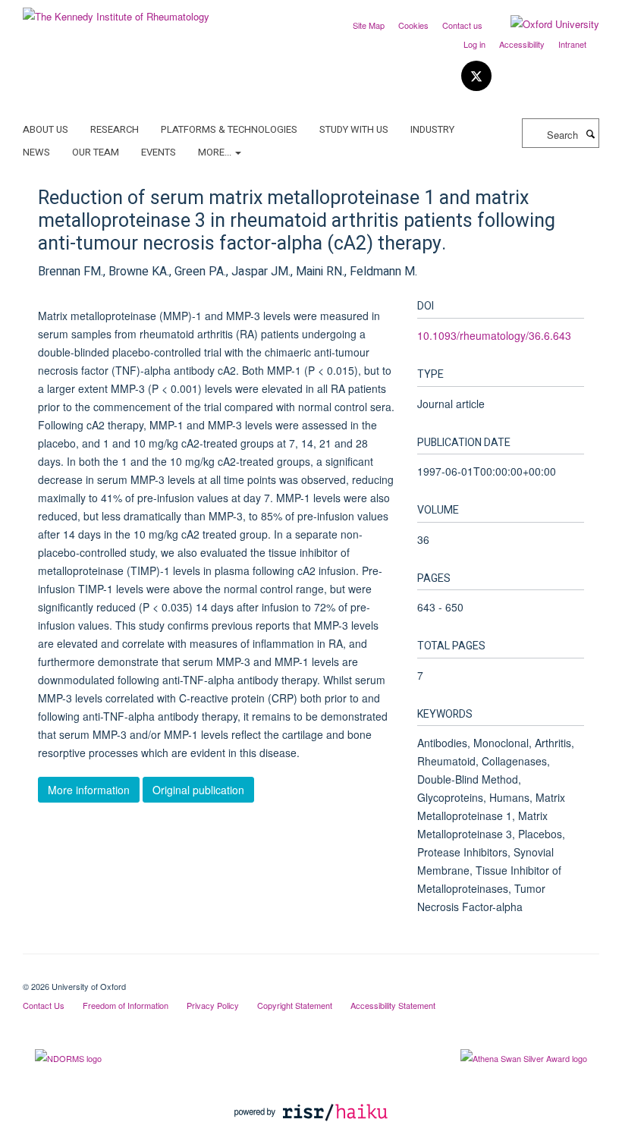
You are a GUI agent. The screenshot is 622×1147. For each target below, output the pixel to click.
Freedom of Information (125, 1005)
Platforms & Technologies (229, 129)
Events (158, 152)
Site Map (369, 25)
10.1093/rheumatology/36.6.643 (494, 335)
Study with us (353, 129)
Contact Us (43, 1005)
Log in (474, 44)
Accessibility (522, 44)
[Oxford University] (543, 24)
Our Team (95, 152)
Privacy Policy (213, 1005)
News (36, 152)
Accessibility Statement (392, 1005)
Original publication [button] (198, 789)
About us (45, 129)
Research (114, 129)
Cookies (413, 25)
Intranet (572, 44)
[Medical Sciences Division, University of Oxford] (311, 973)
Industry (432, 129)
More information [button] (89, 789)
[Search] (590, 133)
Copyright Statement (294, 1005)
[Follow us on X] (476, 76)
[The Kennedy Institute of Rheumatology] (116, 11)
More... (216, 152)
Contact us (462, 25)
